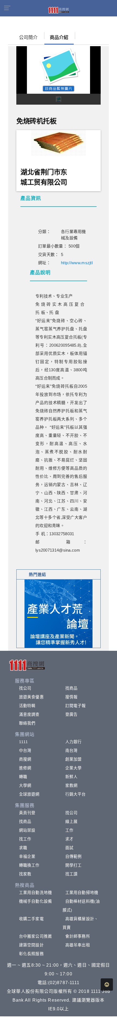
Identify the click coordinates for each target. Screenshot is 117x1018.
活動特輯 (27, 706)
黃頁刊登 (27, 813)
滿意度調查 (29, 714)
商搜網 (25, 759)
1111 (23, 742)
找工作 (25, 839)
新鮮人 (71, 777)
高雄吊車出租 (77, 945)
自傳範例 (73, 856)
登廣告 (71, 714)
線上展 (71, 821)
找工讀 (71, 874)
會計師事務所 (77, 936)
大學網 (25, 785)
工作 (69, 830)
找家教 (25, 874)
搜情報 (71, 697)
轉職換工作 (29, 865)
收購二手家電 (31, 919)
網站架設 (27, 830)
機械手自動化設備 (35, 901)
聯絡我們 (27, 723)
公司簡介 (28, 37)
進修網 (25, 768)
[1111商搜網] (58, 9)
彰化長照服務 (31, 954)
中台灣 (25, 750)
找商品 (71, 688)
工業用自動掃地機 (81, 892)
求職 (23, 848)
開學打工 (73, 865)
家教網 (71, 785)
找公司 (25, 688)
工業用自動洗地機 (35, 892)
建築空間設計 (31, 945)
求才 (69, 839)
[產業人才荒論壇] (58, 613)
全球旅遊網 (29, 794)
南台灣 (71, 750)
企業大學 (73, 768)
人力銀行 (73, 742)
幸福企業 (27, 856)
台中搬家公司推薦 (35, 936)
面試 (69, 848)
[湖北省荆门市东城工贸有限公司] (58, 142)
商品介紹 (59, 37)
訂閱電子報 (75, 706)
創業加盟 (73, 759)
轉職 (23, 777)
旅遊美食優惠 (31, 697)
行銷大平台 (75, 794)
